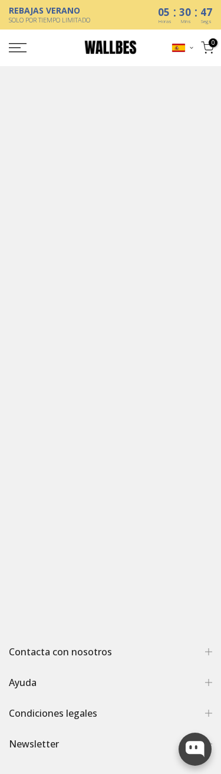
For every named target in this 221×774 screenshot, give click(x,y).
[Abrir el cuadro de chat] (195, 749)
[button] (182, 48)
